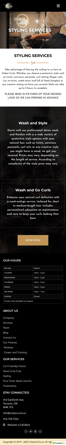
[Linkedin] (35, 431)
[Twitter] (30, 431)
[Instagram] (40, 431)
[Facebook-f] (26, 431)
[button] (58, 5)
